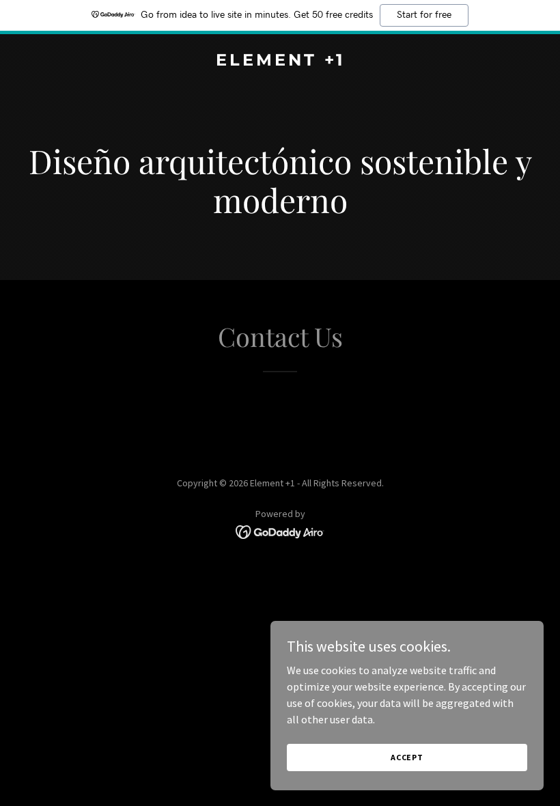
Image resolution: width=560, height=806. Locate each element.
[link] (280, 61)
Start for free (424, 15)
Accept (407, 757)
